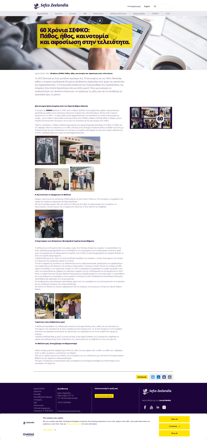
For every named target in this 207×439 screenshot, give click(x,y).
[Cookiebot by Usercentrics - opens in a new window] (28, 434)
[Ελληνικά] (51, 6)
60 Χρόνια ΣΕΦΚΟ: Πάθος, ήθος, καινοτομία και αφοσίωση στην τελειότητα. (81, 73)
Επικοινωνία (98, 13)
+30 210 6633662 (64, 402)
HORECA (155, 13)
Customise (173, 426)
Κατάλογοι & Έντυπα (118, 13)
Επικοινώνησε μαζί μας (104, 396)
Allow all (174, 419)
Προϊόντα (58, 13)
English (147, 6)
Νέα (84, 13)
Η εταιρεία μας (134, 6)
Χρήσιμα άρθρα (139, 13)
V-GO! (167, 13)
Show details (48, 430)
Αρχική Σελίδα (42, 13)
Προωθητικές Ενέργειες (43, 397)
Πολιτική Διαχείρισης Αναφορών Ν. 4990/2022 (43, 409)
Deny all (174, 433)
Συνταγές (72, 13)
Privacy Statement (74, 424)
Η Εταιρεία (38, 400)
